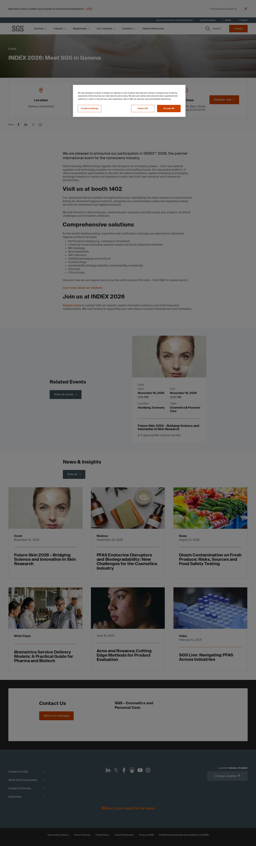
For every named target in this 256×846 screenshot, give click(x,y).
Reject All (143, 108)
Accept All (169, 108)
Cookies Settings (89, 108)
